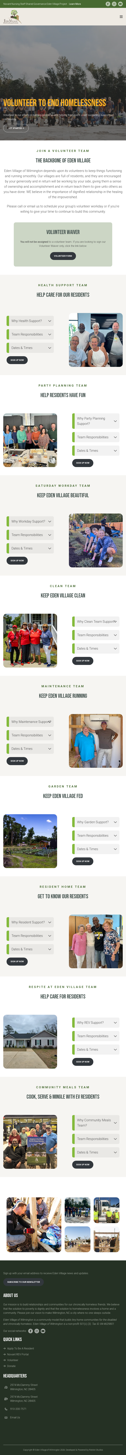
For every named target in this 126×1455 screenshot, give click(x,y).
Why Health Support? (26, 321)
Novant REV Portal (18, 1354)
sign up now (17, 560)
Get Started (15, 128)
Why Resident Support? (28, 922)
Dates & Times (21, 348)
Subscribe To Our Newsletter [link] (23, 1282)
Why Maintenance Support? (31, 722)
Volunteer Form (63, 256)
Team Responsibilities (27, 334)
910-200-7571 (18, 1408)
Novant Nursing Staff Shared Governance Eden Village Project (42, 4)
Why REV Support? (90, 1023)
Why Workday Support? (28, 521)
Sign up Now (17, 360)
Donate (11, 1366)
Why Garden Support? (93, 822)
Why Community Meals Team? (94, 1122)
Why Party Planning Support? (91, 421)
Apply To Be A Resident (20, 1348)
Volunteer (12, 1360)
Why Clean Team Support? (96, 622)
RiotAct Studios (96, 1450)
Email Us (15, 1417)
